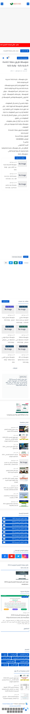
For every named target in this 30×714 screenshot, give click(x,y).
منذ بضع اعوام (12, 162)
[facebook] (5, 556)
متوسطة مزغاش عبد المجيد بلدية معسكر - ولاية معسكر (11, 463)
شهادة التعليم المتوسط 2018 (15, 522)
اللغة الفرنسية (24, 664)
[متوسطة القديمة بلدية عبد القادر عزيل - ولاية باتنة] (22, 164)
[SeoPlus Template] (27, 704)
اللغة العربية (14, 664)
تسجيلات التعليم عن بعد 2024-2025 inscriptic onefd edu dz (10, 489)
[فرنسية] (6, 709)
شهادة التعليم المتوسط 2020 (15, 529)
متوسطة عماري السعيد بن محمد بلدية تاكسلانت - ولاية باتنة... (22, 320)
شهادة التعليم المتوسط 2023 (15, 535)
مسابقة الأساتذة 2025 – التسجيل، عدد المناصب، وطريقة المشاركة (10, 697)
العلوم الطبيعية (24, 661)
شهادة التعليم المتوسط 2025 (15, 542)
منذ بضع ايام (25, 612)
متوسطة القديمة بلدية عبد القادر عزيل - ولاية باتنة (10, 167)
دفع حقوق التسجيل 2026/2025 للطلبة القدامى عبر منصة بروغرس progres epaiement (10, 439)
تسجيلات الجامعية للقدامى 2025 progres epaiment (10, 455)
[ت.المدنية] (13, 712)
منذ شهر (16, 685)
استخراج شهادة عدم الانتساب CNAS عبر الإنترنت (11, 497)
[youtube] (11, 556)
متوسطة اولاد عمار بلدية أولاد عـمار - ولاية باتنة (10, 177)
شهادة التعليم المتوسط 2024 (15, 539)
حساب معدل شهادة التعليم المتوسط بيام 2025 (10, 51)
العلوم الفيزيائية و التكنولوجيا (20, 658)
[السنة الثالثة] (19, 709)
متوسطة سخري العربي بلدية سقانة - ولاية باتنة (8, 359)
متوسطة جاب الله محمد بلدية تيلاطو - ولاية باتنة (22, 359)
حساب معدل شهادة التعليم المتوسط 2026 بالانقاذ (11, 430)
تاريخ (5, 654)
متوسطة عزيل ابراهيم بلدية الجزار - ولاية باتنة (10, 186)
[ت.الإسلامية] (16, 712)
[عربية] (11, 709)
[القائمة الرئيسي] (28, 4)
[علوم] (21, 712)
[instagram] (25, 556)
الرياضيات (13, 654)
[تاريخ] (8, 712)
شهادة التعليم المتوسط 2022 (15, 532)
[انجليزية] (8, 709)
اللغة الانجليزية (10, 661)
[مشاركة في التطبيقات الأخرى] (6, 262)
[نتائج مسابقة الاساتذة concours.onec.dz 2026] (15, 4)
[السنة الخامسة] (14, 709)
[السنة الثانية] (22, 709)
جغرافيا (5, 664)
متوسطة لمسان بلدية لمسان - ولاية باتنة (8, 318)
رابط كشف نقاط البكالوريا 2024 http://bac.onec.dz (10, 505)
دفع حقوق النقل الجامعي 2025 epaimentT (10, 447)
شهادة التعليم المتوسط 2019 (15, 525)
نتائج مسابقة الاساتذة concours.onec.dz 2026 (11, 705)
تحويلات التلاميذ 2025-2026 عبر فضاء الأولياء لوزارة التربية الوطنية (10, 480)
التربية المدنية (6, 658)
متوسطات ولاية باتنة (22, 58)
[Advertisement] (15, 24)
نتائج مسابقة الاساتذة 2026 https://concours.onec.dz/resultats (17, 616)
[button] (21, 262)
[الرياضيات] (19, 712)
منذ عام (15, 435)
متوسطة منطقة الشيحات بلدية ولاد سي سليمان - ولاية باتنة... (22, 339)
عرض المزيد (5, 301)
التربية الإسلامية (24, 654)
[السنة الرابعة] (16, 709)
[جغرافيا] (11, 712)
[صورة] (23, 429)
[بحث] (2, 4)
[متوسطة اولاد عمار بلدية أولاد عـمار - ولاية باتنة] (22, 175)
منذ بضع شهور (14, 427)
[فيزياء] (3, 709)
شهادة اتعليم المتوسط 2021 (15, 518)
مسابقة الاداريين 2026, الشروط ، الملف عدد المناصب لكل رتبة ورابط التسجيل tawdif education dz (10, 689)
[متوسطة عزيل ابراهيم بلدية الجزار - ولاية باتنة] (22, 184)
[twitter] (18, 556)
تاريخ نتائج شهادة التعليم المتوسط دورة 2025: (12, 471)
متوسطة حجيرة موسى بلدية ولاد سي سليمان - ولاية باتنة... (8, 339)
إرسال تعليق (23, 376)
